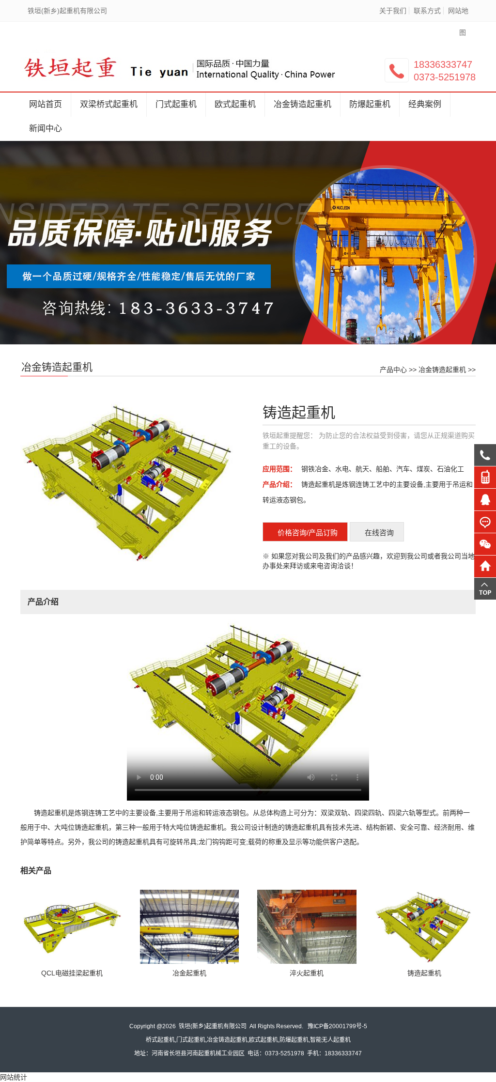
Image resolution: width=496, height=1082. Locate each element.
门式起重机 (176, 104)
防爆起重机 (369, 104)
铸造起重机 (424, 973)
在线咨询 (379, 532)
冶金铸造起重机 (302, 104)
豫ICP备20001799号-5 (337, 1026)
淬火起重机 (307, 973)
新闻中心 (45, 128)
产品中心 (393, 369)
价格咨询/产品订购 (308, 532)
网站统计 (13, 1077)
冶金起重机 (189, 973)
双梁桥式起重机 (109, 104)
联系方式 (427, 11)
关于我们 (392, 11)
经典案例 (424, 104)
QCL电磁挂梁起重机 (72, 973)
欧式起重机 (235, 104)
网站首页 (45, 104)
